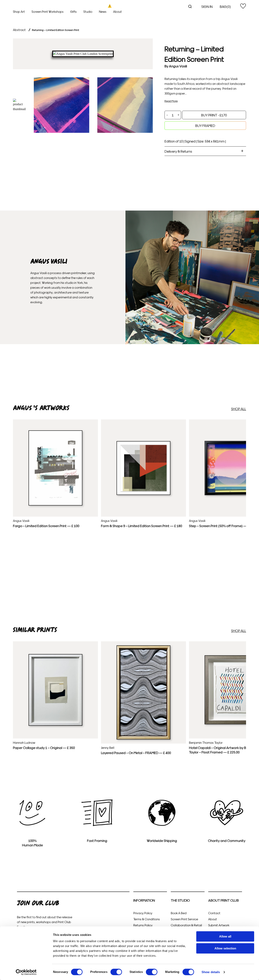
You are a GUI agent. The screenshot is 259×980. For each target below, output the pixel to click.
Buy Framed (205, 125)
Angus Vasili (178, 66)
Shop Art (19, 11)
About (117, 11)
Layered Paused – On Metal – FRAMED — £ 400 (136, 752)
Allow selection (225, 948)
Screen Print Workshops (48, 11)
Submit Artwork (218, 925)
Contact (214, 913)
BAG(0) (225, 6)
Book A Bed (179, 913)
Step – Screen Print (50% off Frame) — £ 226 (222, 526)
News (102, 11)
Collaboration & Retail (186, 925)
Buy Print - (214, 115)
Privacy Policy (142, 913)
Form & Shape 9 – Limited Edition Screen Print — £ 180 (141, 526)
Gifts (73, 11)
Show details (211, 972)
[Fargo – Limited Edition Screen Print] (55, 504)
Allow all (225, 936)
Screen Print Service (184, 919)
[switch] (116, 972)
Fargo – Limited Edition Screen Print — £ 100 (46, 526)
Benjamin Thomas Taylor (206, 742)
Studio (87, 11)
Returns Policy (143, 925)
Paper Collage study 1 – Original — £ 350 (44, 747)
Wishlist (243, 6)
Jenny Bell (107, 747)
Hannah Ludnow (24, 742)
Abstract (19, 30)
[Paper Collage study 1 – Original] (55, 725)
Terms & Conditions (146, 919)
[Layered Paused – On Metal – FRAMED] (143, 738)
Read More (171, 101)
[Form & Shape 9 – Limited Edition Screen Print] (143, 494)
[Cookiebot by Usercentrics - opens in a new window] (26, 972)
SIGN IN (207, 6)
